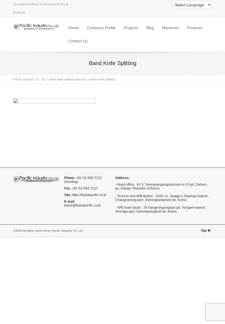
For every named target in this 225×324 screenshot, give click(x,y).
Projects (131, 28)
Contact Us (78, 41)
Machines (170, 28)
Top (203, 231)
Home (73, 28)
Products (195, 28)
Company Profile (101, 28)
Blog (150, 28)
